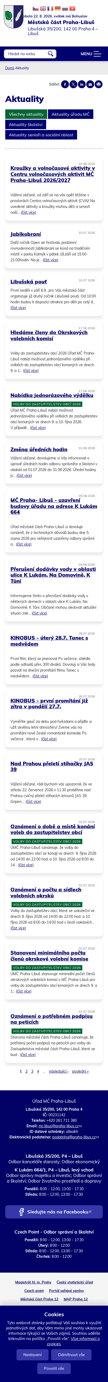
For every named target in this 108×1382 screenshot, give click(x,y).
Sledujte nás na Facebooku (59, 1212)
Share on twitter (73, 84)
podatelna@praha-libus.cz (75, 1137)
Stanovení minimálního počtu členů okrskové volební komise (49, 955)
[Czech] (36, 8)
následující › (58, 1071)
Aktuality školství (25, 124)
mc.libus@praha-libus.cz (60, 1126)
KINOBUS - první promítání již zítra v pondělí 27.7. (49, 703)
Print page (98, 84)
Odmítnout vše (71, 1354)
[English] (43, 8)
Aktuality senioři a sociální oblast (41, 134)
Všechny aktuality (26, 114)
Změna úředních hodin (38, 449)
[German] (58, 8)
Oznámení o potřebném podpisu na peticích (51, 1019)
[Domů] (14, 14)
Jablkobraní (25, 234)
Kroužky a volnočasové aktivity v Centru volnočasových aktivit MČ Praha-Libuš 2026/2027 (52, 174)
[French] (50, 8)
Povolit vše (54, 1368)
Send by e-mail (90, 84)
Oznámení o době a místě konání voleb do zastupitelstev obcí (52, 829)
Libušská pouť (28, 281)
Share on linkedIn (82, 84)
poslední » (80, 1071)
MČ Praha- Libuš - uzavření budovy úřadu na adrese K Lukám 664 (53, 506)
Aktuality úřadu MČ (71, 114)
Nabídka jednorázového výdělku (51, 395)
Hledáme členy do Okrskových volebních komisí (49, 335)
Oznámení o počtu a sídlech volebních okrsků (45, 892)
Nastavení (32, 1354)
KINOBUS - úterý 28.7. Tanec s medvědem (49, 640)
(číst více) (28, 212)
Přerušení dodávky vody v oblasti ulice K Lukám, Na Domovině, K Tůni (53, 575)
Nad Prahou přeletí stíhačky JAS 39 (51, 766)
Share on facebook (65, 84)
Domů (9, 68)
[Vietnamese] (72, 8)
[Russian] (65, 8)
